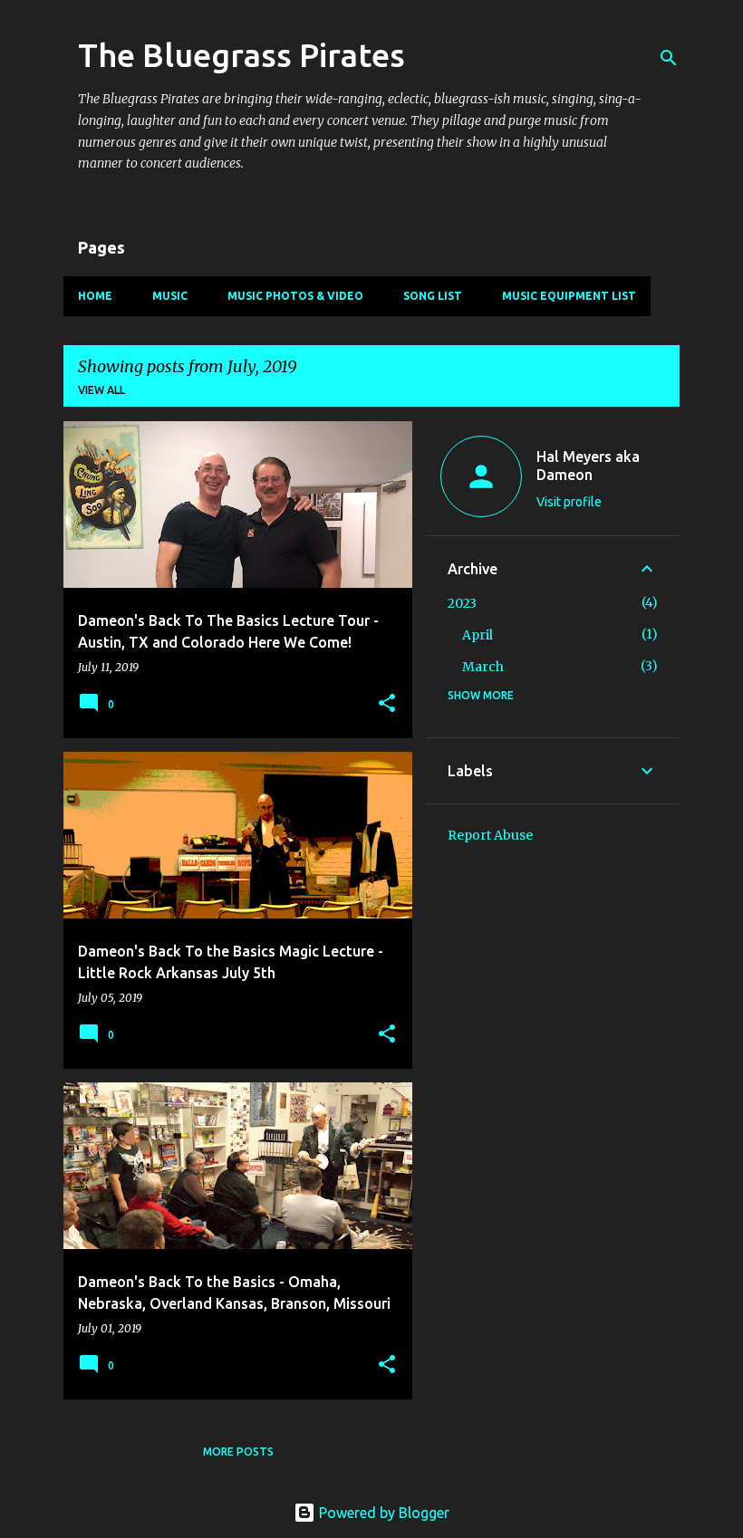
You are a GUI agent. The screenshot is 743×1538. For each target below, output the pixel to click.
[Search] (669, 58)
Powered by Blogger (382, 1512)
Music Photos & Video (295, 296)
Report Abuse (490, 835)
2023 (462, 603)
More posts (238, 1451)
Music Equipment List (569, 296)
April (477, 635)
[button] (387, 704)
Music (170, 296)
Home (95, 296)
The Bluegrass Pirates (241, 54)
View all (101, 390)
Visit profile (569, 502)
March (483, 666)
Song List (432, 296)
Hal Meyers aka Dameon (588, 465)
